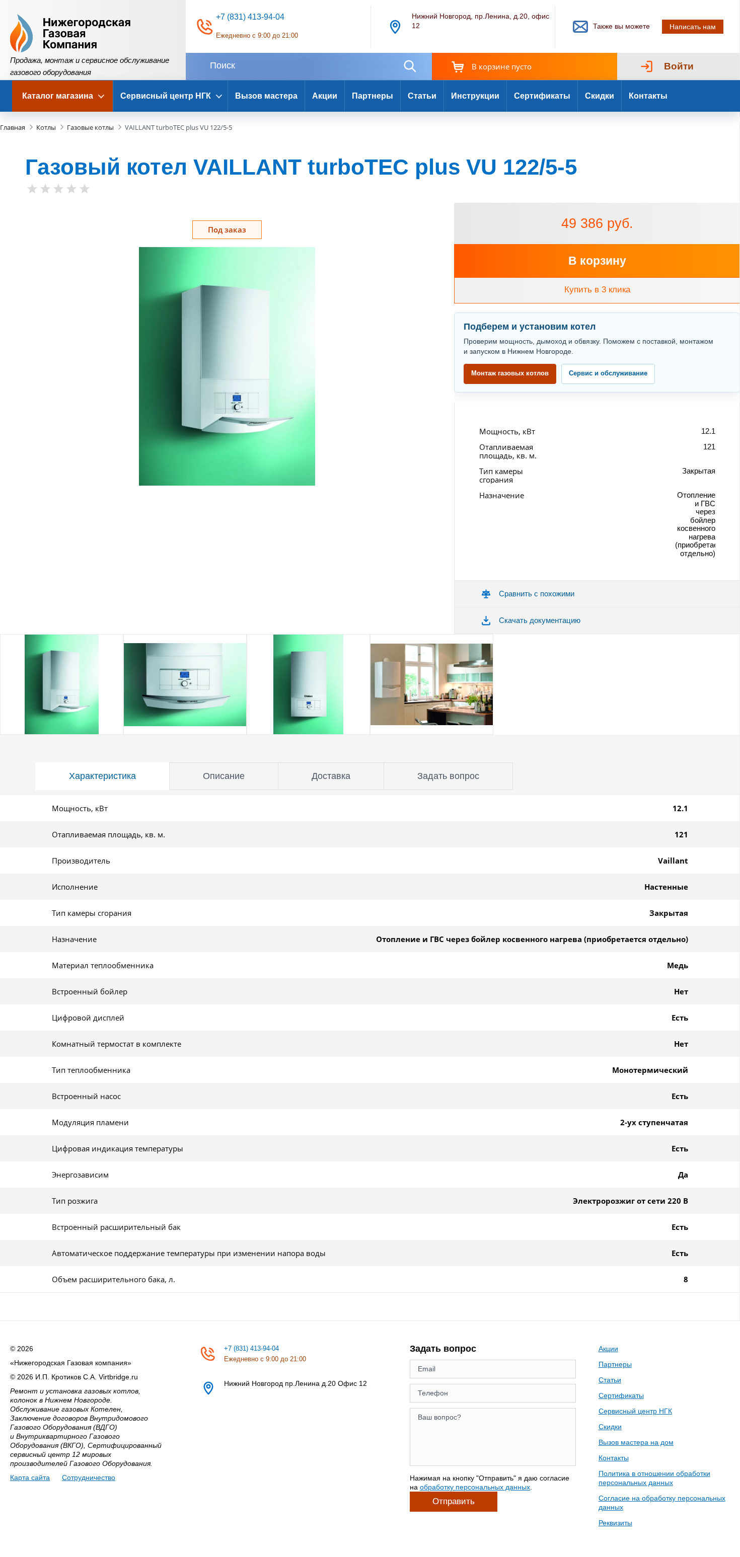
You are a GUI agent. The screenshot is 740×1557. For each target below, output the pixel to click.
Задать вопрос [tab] (448, 776)
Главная (12, 127)
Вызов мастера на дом (636, 1442)
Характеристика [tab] (102, 776)
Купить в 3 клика (597, 289)
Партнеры (372, 96)
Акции (324, 96)
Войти (679, 66)
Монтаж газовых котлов (510, 373)
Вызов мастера (266, 96)
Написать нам (693, 27)
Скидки (599, 96)
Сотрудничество (88, 1477)
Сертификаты (542, 96)
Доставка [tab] (331, 776)
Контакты (648, 96)
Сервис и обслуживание (608, 373)
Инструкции (475, 96)
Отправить (453, 1501)
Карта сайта (30, 1477)
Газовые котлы (90, 127)
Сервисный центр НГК (635, 1411)
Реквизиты (615, 1523)
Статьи (422, 96)
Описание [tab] (224, 776)
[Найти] (410, 66)
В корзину (597, 260)
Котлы (46, 127)
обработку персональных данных (475, 1487)
